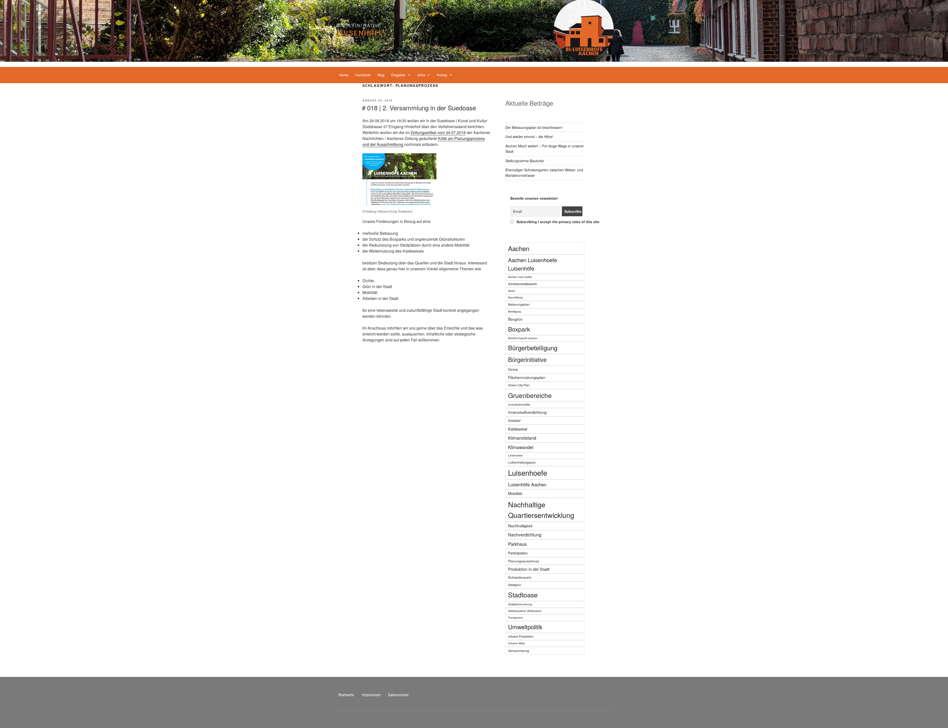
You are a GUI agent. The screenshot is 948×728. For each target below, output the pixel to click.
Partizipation (518, 552)
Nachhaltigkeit (520, 525)
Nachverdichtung (524, 534)
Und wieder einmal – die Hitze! (529, 136)
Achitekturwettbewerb (522, 284)
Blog (380, 75)
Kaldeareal (517, 429)
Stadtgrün (514, 585)
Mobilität (515, 493)
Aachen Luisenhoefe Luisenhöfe (532, 264)
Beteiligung (514, 311)
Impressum (371, 695)
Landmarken (515, 455)
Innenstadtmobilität (519, 404)
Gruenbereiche (530, 395)
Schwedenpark (519, 577)
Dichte (513, 369)
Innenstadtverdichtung (527, 412)
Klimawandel (520, 447)
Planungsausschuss (523, 560)
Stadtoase (523, 594)
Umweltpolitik (525, 626)
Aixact (511, 291)
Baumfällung (515, 297)
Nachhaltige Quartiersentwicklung (541, 509)
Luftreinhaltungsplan (522, 462)
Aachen (518, 248)
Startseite (346, 695)
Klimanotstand (522, 438)
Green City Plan (519, 385)
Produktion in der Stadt (529, 569)
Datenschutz (398, 695)
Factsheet (363, 75)
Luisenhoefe (527, 472)
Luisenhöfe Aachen (527, 484)
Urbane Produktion (520, 636)
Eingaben (398, 75)
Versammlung (518, 650)
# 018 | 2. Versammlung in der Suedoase (419, 107)
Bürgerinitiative (358, 25)
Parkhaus (517, 544)
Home (343, 75)
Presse (442, 75)
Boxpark (519, 329)
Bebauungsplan (519, 304)
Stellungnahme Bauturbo (524, 160)
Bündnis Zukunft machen (522, 338)
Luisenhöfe (360, 33)
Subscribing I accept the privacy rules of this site (548, 221)
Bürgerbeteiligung (532, 347)
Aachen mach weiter (520, 277)
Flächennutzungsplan (526, 377)
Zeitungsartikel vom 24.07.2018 (438, 132)
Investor (514, 420)
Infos (421, 75)
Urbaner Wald (516, 643)
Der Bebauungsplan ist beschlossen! (533, 127)
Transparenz (515, 617)
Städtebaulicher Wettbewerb (524, 611)
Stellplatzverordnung (520, 604)
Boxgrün (515, 319)
